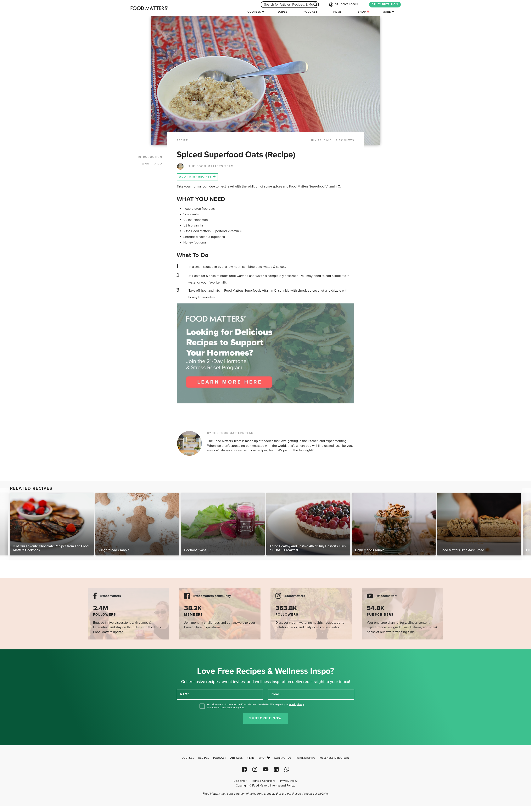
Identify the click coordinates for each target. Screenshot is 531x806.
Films (337, 11)
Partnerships (305, 758)
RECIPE (182, 140)
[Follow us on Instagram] (255, 769)
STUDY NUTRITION (385, 4)
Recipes (281, 11)
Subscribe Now (265, 718)
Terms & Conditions (263, 781)
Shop (362, 11)
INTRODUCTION (150, 157)
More (386, 11)
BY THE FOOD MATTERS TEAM (230, 433)
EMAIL (276, 694)
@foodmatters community (212, 596)
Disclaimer (240, 781)
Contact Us (282, 758)
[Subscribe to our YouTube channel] (265, 769)
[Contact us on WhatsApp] (287, 769)
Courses (254, 11)
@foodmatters (110, 596)
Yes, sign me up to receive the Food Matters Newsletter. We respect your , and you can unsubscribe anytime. (255, 706)
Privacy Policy (288, 781)
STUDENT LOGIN (346, 4)
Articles (236, 758)
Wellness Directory (334, 758)
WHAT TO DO (152, 163)
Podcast (310, 11)
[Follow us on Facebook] (244, 769)
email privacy (296, 704)
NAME (184, 694)
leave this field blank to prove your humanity (16, 654)
